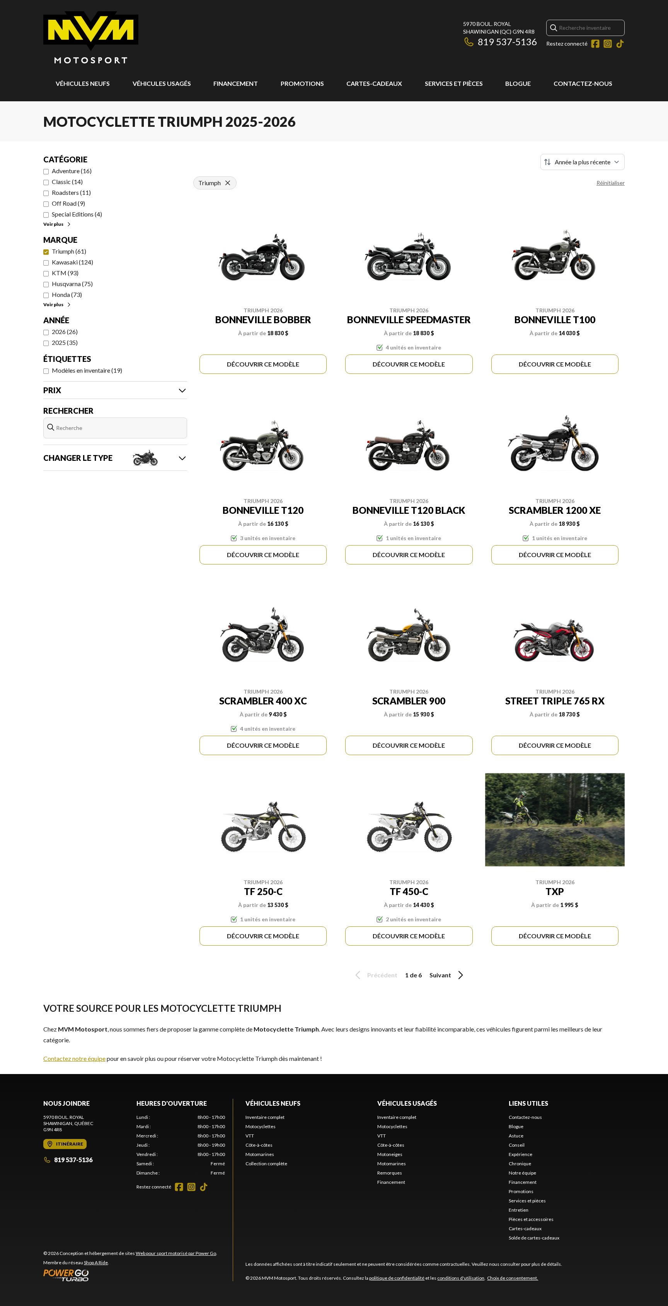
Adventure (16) (72, 170)
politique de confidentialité (396, 1278)
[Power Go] (130, 1275)
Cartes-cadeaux (374, 83)
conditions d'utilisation (460, 1278)
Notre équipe (522, 1173)
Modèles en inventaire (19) (87, 370)
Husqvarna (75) (72, 283)
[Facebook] (595, 43)
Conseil (517, 1145)
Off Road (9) (68, 203)
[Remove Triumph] (228, 183)
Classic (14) (67, 181)
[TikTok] (620, 43)
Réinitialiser (610, 182)
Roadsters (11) (71, 192)
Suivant (440, 975)
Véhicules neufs (83, 83)
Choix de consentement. (512, 1278)
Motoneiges (389, 1154)
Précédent (382, 975)
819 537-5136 (507, 41)
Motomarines (259, 1154)
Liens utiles (528, 1103)
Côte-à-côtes (259, 1145)
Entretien (518, 1210)
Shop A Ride (96, 1262)
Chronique (520, 1163)
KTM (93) (65, 272)
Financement (235, 83)
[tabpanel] (180, 1145)
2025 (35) (65, 342)
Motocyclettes (260, 1126)
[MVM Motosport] (90, 37)
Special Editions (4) (77, 214)
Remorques (389, 1173)
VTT (249, 1136)
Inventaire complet (265, 1117)
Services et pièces (454, 83)
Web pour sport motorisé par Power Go (176, 1253)
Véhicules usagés (162, 83)
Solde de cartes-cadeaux (534, 1238)
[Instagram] (607, 43)
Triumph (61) (69, 251)
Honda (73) (67, 294)
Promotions (302, 83)
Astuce (516, 1136)
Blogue (518, 83)
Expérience (520, 1154)
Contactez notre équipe (74, 1058)
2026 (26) (65, 331)
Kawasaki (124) (72, 262)
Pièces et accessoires (531, 1219)
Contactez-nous (583, 83)
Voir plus (53, 224)
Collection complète (266, 1163)
